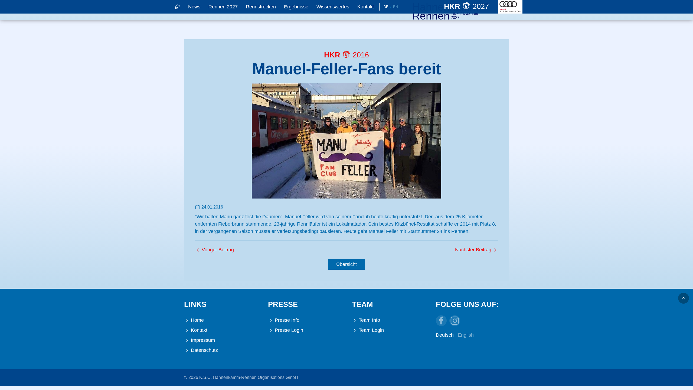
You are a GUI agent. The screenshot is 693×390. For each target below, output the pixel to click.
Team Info (368, 320)
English (466, 335)
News (194, 6)
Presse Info (286, 320)
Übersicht (346, 264)
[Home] (177, 7)
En (395, 7)
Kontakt (365, 6)
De (386, 7)
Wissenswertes (332, 6)
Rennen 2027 (223, 6)
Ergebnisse (296, 6)
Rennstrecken (261, 6)
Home (196, 320)
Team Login (370, 330)
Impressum (202, 340)
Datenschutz (203, 350)
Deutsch (445, 335)
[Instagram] (454, 320)
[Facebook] (441, 320)
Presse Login (288, 330)
